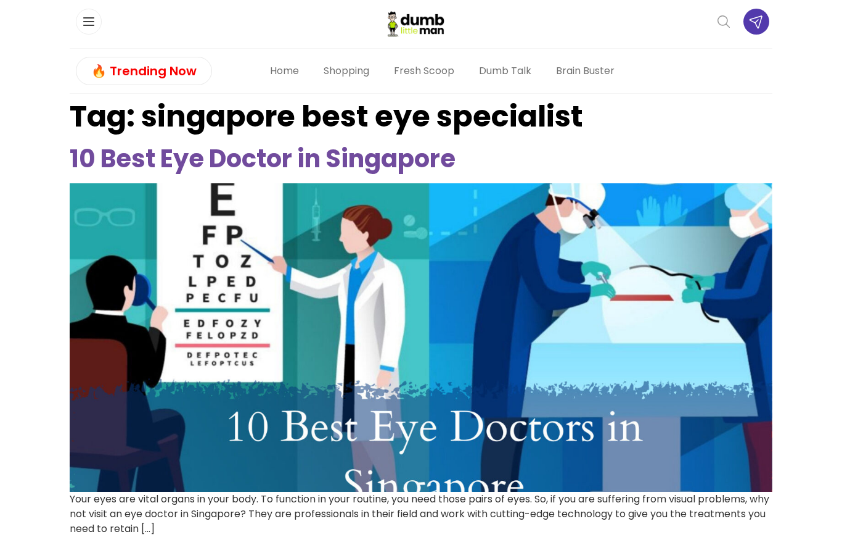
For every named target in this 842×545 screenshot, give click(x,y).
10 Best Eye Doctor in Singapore (263, 158)
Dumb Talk (505, 71)
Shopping (346, 71)
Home (284, 71)
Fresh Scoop (424, 71)
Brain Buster (585, 71)
